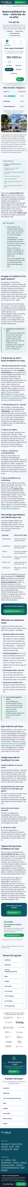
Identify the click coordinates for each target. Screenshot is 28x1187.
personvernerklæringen (19, 1180)
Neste (19, 79)
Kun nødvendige (8, 1184)
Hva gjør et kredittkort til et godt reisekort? (12, 164)
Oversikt (11, 1146)
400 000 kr (14, 73)
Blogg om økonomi (16, 1144)
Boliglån (22, 1167)
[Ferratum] (8, 1017)
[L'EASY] (19, 1022)
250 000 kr (19, 69)
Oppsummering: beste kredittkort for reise (13, 186)
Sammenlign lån (19, 2)
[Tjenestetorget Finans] (19, 1046)
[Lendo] (8, 1027)
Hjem (3, 6)
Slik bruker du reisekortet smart (12, 176)
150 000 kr (9, 69)
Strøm (14, 1160)
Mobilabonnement (6, 1162)
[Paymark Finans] (8, 1037)
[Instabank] (21, 1017)
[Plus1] (19, 1037)
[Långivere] (21, 1027)
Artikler (17, 1146)
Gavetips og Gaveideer (8, 1165)
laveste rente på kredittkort (10, 508)
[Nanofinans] (8, 1032)
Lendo (5, 96)
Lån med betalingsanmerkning (10, 1167)
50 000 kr (9, 65)
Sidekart (15, 1149)
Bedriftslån (4, 1170)
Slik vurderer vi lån (6, 1149)
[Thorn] (8, 1046)
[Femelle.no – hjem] (6, 2)
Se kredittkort (13, 912)
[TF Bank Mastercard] (19, 1042)
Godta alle (21, 1184)
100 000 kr (18, 65)
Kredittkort (8, 6)
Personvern (4, 1146)
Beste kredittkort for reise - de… (20, 6)
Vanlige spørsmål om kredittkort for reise (13, 182)
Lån (2, 1160)
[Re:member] (8, 1042)
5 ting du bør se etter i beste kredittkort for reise (11, 168)
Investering (23, 1162)
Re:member (7, 101)
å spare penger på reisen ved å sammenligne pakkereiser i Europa (13, 743)
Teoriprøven (19, 1165)
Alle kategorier (5, 1144)
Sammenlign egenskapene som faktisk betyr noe (14, 172)
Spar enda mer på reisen (10, 178)
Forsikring (16, 1162)
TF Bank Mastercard (9, 106)
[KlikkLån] (8, 1022)
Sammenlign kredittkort (13, 611)
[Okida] (19, 1032)
